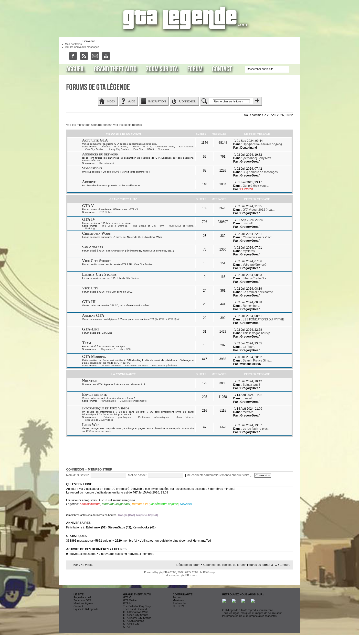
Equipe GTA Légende (86, 609)
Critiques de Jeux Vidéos (99, 419)
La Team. (249, 347)
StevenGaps (116, 527)
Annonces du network (100, 154)
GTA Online (120, 146)
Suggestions (92, 168)
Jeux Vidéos (185, 417)
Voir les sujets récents (127, 125)
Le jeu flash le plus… (257, 428)
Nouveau (89, 381)
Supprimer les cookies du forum (224, 565)
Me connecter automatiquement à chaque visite (218, 475)
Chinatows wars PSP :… (259, 237)
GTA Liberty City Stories (137, 617)
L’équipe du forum (188, 565)
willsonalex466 (250, 364)
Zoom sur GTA (162, 69)
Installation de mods (136, 365)
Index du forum (83, 565)
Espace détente (94, 394)
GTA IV (147, 146)
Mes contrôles (73, 44)
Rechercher (180, 603)
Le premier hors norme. (258, 292)
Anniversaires (108, 400)
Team (86, 343)
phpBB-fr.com (189, 575)
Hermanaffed (202, 540)
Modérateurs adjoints (164, 504)
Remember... (251, 305)
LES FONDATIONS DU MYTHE (263, 319)
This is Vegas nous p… (258, 333)
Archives (89, 182)
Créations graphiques (117, 417)
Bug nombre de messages (260, 172)
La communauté (123, 374)
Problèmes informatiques (153, 417)
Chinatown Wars (165, 146)
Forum (194, 69)
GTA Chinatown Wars (135, 612)
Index (111, 101)
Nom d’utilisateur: (77, 475)
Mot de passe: (137, 475)
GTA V (135, 146)
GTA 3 (150, 149)
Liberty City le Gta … (256, 278)
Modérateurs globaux (116, 504)
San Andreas (186, 146)
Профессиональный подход (262, 144)
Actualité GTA (95, 140)
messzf (247, 398)
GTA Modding (94, 356)
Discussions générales (164, 365)
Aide (131, 101)
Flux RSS (178, 606)
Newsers (186, 504)
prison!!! (248, 223)
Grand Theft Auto (115, 69)
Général (105, 146)
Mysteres (249, 251)
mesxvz (248, 412)
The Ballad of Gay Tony (148, 225)
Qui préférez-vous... (256, 185)
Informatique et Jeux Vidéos (105, 408)
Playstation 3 (108, 349)
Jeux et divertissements (133, 400)
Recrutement (106, 163)
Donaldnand (248, 147)
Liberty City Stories (118, 149)
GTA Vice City (131, 623)
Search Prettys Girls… (257, 360)
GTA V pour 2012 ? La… (259, 209)
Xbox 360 (125, 349)
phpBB (163, 572)
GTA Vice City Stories (135, 614)
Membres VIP (140, 504)
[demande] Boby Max (257, 158)
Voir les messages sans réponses (88, 125)
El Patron (246, 189)
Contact (222, 69)
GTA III (88, 302)
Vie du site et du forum (123, 133)
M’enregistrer (100, 469)
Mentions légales (83, 603)
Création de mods (111, 365)
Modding (90, 228)
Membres (178, 600)
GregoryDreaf (250, 161)
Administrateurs (90, 504)
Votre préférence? (254, 264)
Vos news (163, 149)
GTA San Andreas (133, 620)
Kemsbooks (141, 527)
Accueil (75, 69)
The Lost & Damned (114, 225)
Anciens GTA (93, 315)
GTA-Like (90, 329)
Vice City (138, 149)
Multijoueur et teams (181, 225)
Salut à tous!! (251, 384)
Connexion (187, 101)
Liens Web (90, 425)
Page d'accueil (82, 597)
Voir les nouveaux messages (82, 46)
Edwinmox (93, 527)
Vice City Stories (94, 149)
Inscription (157, 101)
